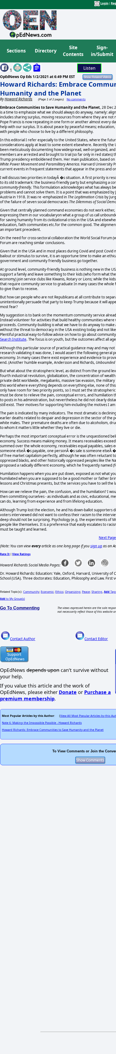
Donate (68, 692)
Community (31, 592)
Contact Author (22, 638)
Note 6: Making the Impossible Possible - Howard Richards (42, 723)
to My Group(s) (12, 599)
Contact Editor (96, 638)
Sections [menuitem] (16, 51)
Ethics (59, 592)
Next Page (107, 537)
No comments (76, 99)
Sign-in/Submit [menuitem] (101, 51)
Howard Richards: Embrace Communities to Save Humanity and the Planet (53, 730)
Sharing (96, 592)
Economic (47, 592)
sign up (96, 546)
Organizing (72, 592)
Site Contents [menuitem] (73, 51)
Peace (86, 592)
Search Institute (13, 339)
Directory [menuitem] (45, 51)
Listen (89, 68)
